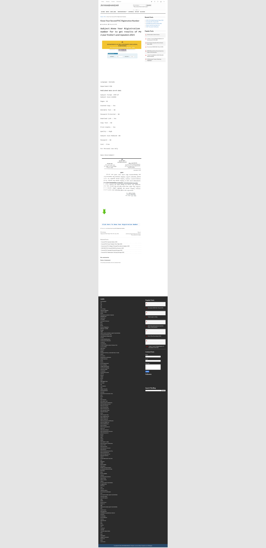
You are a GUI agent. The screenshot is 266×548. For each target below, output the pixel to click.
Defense (102, 349)
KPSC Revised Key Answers (106, 431)
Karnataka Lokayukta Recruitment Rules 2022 (155, 43)
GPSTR (102, 373)
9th (101, 307)
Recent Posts (103, 502)
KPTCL (102, 434)
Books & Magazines (104, 327)
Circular (102, 337)
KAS (101, 395)
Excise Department (104, 363)
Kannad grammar (104, 390)
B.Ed (101, 322)
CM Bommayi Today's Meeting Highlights (154, 60)
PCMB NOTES (103, 484)
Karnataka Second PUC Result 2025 (154, 23)
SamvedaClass (103, 511)
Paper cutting (103, 479)
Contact (113, 1)
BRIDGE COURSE (104, 328)
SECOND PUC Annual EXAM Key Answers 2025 (112, 248)
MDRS (101, 463)
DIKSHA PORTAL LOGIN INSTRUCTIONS (109, 352)
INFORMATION (103, 381)
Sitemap (107, 1)
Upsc (101, 534)
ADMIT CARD (103, 312)
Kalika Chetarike (104, 389)
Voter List (102, 538)
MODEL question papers (105, 467)
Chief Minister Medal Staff (106, 336)
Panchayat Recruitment (105, 476)
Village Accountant (104, 537)
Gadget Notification (104, 366)
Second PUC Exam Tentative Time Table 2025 (111, 244)
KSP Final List (103, 449)
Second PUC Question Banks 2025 (109, 242)
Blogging (142, 11)
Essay (101, 360)
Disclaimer (119, 1)
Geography (102, 370)
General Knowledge (104, 367)
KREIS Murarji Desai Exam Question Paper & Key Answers (155, 51)
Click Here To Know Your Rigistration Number (120, 224)
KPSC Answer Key (104, 414)
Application (102, 318)
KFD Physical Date (104, 407)
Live (101, 460)
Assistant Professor (104, 321)
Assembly (102, 319)
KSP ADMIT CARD (104, 441)
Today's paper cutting (152, 316)
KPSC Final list (103, 425)
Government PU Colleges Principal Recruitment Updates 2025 (115, 246)
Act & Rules (103, 308)
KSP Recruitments (104, 455)
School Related (103, 517)
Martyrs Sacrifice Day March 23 (153, 25)
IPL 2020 (102, 383)
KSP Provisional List (104, 452)
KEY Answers (103, 399)
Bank (101, 324)
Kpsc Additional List (104, 416)
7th (101, 304)
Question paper (103, 496)
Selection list (103, 520)
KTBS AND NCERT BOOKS (106, 458)
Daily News (102, 348)
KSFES (101, 438)
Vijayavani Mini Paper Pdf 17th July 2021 (109, 233)
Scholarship (102, 516)
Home (103, 11)
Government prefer (104, 372)
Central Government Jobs (106, 334)
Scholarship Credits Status (153, 34)
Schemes (102, 514)
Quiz (101, 499)
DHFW (101, 351)
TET (101, 526)
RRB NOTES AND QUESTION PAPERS (108, 507)
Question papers (104, 497)
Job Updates (103, 386)
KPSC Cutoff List (104, 419)
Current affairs (103, 346)
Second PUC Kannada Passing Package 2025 (111, 250)
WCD (101, 540)
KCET (101, 396)
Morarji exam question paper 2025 (155, 321)
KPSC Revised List (104, 432)
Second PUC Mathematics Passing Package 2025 (112, 252)
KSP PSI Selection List (105, 454)
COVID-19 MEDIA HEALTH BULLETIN (108, 345)
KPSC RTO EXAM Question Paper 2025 (154, 20)
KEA (101, 398)
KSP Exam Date (103, 446)
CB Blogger (149, 545)
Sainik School (103, 509)
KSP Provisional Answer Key (106, 451)
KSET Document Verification (152, 26)
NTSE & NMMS (103, 473)
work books (102, 541)
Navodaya (102, 470)
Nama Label (113, 11)
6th (101, 302)
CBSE (101, 331)
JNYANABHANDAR (109, 5)
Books (101, 325)
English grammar (104, 358)
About (102, 1)
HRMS (101, 377)
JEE (101, 384)
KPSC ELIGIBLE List (104, 422)
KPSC (101, 413)
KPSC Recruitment (104, 429)
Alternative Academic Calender (107, 315)
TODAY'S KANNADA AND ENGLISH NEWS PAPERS (155, 55)
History (102, 375)
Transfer (102, 529)
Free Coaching (103, 364)
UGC (101, 532)
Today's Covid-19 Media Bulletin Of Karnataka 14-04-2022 (155, 39)
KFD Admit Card (103, 401)
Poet (101, 487)
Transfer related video (105, 531)
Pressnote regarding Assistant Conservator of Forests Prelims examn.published (155, 331)
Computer (102, 342)
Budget (102, 330)
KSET (101, 437)
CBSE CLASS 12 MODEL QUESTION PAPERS (110, 333)
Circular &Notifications (105, 339)
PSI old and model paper (105, 491)
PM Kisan (102, 485)
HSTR (101, 378)
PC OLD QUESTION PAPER (106, 482)
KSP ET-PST (103, 445)
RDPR (101, 500)
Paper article (103, 478)
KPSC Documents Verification (106, 420)
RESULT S (102, 503)
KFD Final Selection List (105, 404)
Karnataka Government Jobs (106, 393)
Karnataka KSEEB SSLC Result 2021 (155, 46)
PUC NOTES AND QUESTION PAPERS (108, 494)
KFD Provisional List (104, 408)
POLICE (102, 488)
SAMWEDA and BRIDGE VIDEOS (107, 513)
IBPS (101, 380)
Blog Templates (142, 545)
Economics (102, 355)
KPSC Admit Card (104, 417)
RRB (101, 505)
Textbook (102, 528)
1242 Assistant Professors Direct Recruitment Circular (133, 234)
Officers (102, 475)
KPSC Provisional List (105, 426)
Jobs (101, 387)
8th (101, 306)
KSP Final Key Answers (105, 448)
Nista (101, 472)
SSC (101, 522)
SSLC (101, 523)
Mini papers (102, 466)
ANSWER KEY (103, 316)
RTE (101, 508)
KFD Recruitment (104, 411)
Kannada (102, 392)
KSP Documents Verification (106, 443)
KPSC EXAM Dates (104, 423)
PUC (105, 16)
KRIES (101, 435)
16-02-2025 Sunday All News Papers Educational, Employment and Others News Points (156, 342)
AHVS (101, 313)
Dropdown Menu (122, 11)
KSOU (101, 440)
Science (102, 519)
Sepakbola (131, 11)
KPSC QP (102, 428)
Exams (101, 361)
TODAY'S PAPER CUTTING (154, 312)
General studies (103, 369)
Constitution (103, 343)
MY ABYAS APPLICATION (106, 469)
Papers (101, 481)
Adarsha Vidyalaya (104, 310)
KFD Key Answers (104, 405)
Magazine (102, 461)
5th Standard (103, 301)
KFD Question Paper (104, 410)
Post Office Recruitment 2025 (154, 336)
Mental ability (103, 464)
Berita (107, 11)
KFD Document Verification (106, 402)
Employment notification (105, 357)
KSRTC (102, 457)
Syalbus (102, 525)
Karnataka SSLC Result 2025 (152, 21)
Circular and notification (105, 340)
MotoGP (137, 11)
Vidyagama (102, 535)
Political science (103, 490)
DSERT (102, 354)
